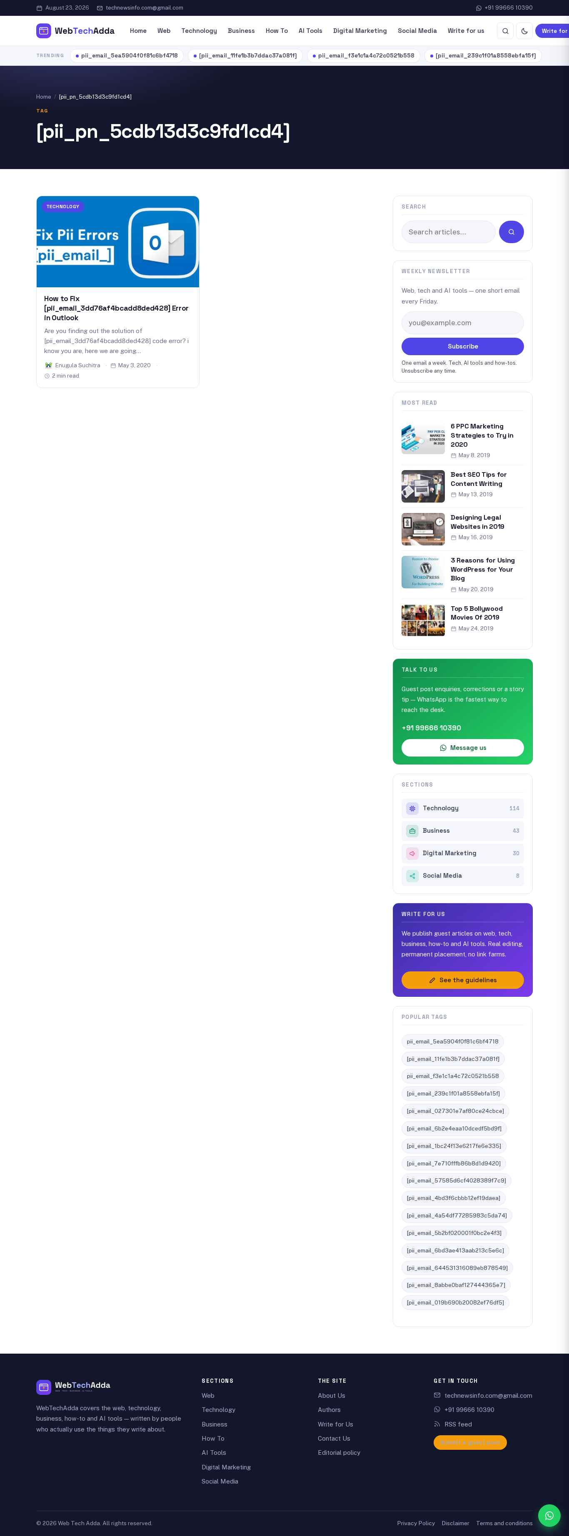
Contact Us (334, 1438)
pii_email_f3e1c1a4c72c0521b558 (366, 55)
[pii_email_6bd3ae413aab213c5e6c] (455, 1250)
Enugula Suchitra (77, 365)
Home (138, 31)
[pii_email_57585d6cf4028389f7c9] (456, 1180)
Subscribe (463, 346)
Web (163, 31)
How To (277, 31)
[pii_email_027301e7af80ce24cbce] (455, 1111)
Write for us (466, 31)
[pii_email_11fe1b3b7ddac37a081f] (248, 55)
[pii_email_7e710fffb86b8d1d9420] (454, 1163)
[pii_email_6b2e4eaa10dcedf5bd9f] (454, 1128)
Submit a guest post (470, 1442)
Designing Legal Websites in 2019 (477, 522)
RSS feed (458, 1424)
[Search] (505, 30)
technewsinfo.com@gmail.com (144, 8)
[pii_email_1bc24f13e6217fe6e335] (454, 1146)
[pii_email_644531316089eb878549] (457, 1268)
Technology (199, 31)
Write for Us (335, 1424)
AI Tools (310, 31)
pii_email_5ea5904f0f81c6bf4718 (129, 55)
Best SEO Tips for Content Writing (479, 479)
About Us (331, 1395)
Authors (329, 1409)
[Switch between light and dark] (524, 30)
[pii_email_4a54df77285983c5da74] (457, 1215)
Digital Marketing (360, 31)
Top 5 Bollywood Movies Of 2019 (476, 613)
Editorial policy (339, 1452)
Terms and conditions (504, 1523)
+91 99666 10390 (509, 8)
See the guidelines (468, 980)
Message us (468, 748)
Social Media (417, 31)
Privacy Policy (416, 1523)
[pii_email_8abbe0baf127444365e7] (456, 1285)
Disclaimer (455, 1523)
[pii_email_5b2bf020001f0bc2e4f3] (454, 1233)
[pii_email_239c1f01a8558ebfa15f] (486, 55)
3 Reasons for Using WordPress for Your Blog (483, 569)
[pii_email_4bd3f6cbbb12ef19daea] (453, 1198)
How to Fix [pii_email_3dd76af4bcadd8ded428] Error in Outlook (116, 308)
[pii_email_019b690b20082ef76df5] (455, 1302)
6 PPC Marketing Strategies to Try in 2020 (482, 435)
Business (241, 31)
